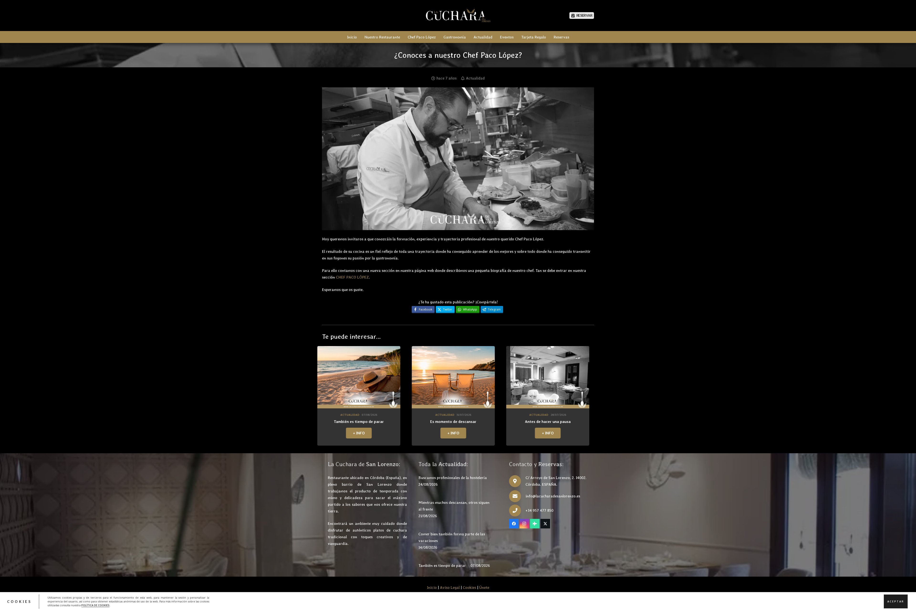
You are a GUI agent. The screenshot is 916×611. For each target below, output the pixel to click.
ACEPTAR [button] (895, 601)
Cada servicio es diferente (517, 421)
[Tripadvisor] (535, 523)
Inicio (432, 587)
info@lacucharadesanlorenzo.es (553, 496)
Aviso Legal (450, 587)
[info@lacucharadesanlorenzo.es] (517, 496)
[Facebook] (514, 523)
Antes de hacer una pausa (422, 421)
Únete (484, 587)
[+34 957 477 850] (517, 510)
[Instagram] (524, 523)
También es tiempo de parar (442, 565)
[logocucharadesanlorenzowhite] (458, 15)
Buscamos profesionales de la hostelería (452, 477)
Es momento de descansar (328, 421)
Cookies (469, 587)
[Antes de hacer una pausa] (422, 377)
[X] (545, 523)
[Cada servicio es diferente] (516, 377)
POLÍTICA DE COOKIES (95, 605)
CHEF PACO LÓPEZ (352, 277)
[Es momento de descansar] (327, 377)
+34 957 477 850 (539, 510)
